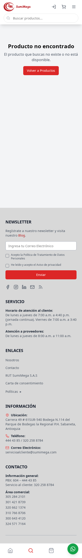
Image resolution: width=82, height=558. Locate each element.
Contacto (12, 368)
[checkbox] (7, 256)
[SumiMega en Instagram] (16, 287)
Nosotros (12, 360)
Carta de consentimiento (24, 383)
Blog (21, 235)
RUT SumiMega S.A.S (21, 375)
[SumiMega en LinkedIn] (24, 287)
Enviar (41, 275)
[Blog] (40, 287)
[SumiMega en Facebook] (7, 287)
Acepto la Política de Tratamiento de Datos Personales (38, 256)
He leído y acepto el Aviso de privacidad (36, 265)
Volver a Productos (41, 70)
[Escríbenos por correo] (32, 287)
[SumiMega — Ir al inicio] (17, 7)
